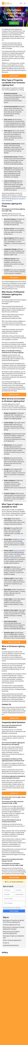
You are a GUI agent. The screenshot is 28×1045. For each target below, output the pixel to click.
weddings (11, 556)
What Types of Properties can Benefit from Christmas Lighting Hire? (13, 921)
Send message (14, 911)
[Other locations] (20, 3)
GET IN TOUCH (14, 76)
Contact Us (6, 943)
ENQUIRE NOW (14, 718)
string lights (21, 539)
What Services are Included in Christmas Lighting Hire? (11, 932)
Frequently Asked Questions (11, 945)
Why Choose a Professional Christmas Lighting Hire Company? (13, 928)
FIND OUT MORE (14, 877)
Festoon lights (18, 550)
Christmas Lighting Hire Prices (11, 924)
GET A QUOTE (14, 277)
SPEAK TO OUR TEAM (14, 642)
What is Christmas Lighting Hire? (12, 940)
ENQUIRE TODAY (14, 394)
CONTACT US (14, 23)
